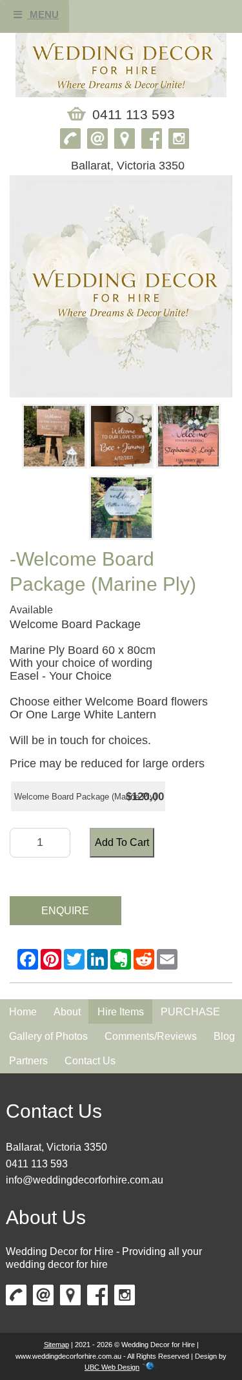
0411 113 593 (37, 1163)
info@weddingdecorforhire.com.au (84, 1179)
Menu (43, 14)
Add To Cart (122, 842)
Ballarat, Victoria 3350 (56, 1147)
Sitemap (56, 1344)
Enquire (65, 910)
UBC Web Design (112, 1367)
